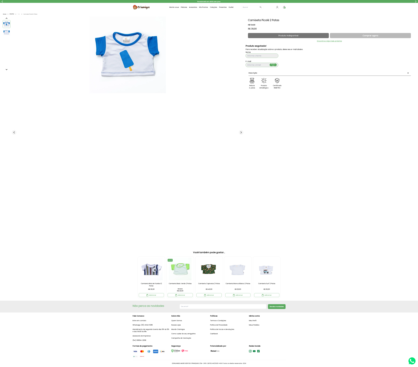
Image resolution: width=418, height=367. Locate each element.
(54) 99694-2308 (139, 340)
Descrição (253, 73)
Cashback (214, 334)
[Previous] (6, 18)
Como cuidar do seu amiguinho (183, 334)
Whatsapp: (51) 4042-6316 (143, 325)
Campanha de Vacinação (181, 338)
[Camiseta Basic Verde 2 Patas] (180, 269)
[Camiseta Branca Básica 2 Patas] (238, 269)
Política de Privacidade (218, 325)
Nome (248, 52)
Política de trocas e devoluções (222, 329)
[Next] (6, 69)
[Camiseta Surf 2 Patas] (266, 269)
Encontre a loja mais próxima (329, 41)
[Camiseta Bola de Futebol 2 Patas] (151, 269)
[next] (241, 132)
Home (4, 14)
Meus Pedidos (254, 325)
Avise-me (273, 64)
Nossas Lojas (176, 325)
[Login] (277, 7)
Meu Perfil (252, 320)
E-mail (248, 61)
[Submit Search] (260, 7)
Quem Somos (176, 320)
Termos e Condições (218, 320)
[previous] (14, 132)
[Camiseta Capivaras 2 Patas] (209, 269)
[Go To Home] (149, 7)
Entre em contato (139, 320)
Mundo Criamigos (178, 329)
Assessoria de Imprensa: (142, 336)
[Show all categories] (18, 14)
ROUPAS (12, 14)
